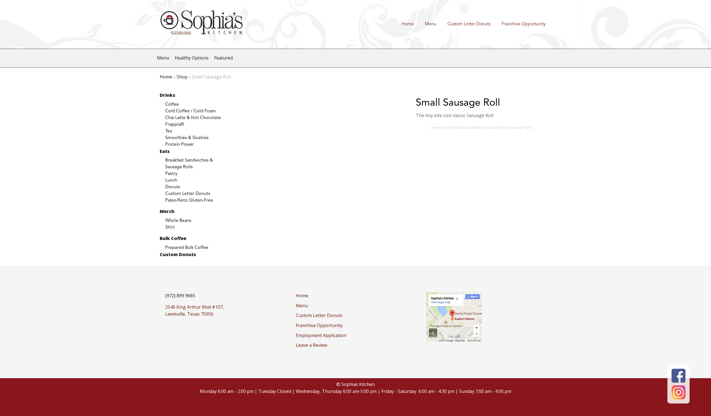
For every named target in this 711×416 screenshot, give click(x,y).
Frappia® (174, 124)
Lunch (171, 180)
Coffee (172, 104)
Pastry (171, 174)
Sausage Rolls (521, 127)
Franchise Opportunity (524, 24)
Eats (165, 151)
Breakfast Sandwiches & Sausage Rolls (189, 163)
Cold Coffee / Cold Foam (190, 111)
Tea (168, 131)
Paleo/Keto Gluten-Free (189, 200)
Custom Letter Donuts (468, 24)
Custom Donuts (178, 254)
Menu (430, 24)
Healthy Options (192, 58)
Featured (223, 58)
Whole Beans (178, 221)
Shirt (170, 227)
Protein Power (179, 144)
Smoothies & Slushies (187, 138)
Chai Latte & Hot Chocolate (193, 118)
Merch (167, 211)
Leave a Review (311, 345)
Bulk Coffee (173, 238)
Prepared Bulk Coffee (186, 248)
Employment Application (321, 335)
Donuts (172, 187)
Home (408, 24)
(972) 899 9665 (180, 296)
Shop (182, 77)
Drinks (167, 95)
